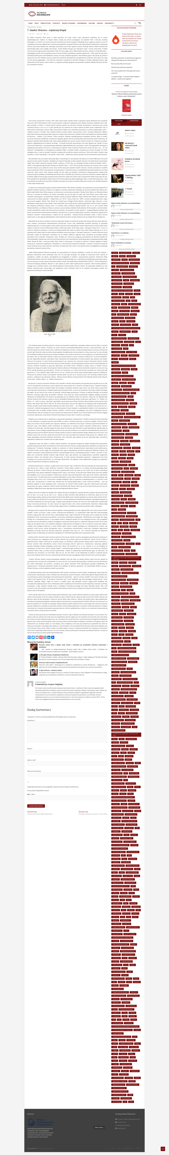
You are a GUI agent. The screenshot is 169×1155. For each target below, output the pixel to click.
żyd (125, 1101)
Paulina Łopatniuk (117, 759)
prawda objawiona (131, 814)
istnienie (133, 526)
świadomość (116, 958)
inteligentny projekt (118, 516)
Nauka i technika (68, 23)
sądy (126, 903)
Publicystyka (46, 23)
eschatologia (116, 427)
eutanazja (129, 437)
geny (126, 468)
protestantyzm (127, 831)
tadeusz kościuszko (118, 978)
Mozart (115, 692)
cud (131, 345)
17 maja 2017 (31, 34)
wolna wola (133, 1060)
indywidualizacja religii (119, 513)
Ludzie (127, 641)
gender (132, 465)
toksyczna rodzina (133, 995)
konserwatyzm (135, 600)
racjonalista (132, 859)
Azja (132, 297)
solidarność (127, 924)
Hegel (134, 482)
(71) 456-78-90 (121, 1122)
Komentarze (134, 121)
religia (121, 872)
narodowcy (116, 703)
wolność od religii (125, 1064)
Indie (47, 34)
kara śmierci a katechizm (119, 576)
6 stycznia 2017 (130, 150)
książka (122, 627)
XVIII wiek (129, 1078)
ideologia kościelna (118, 502)
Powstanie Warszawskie (119, 807)
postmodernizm (134, 804)
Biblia (114, 307)
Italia (114, 530)
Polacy (137, 787)
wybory (115, 1074)
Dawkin (133, 359)
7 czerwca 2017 (130, 192)
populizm (131, 800)
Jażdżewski (130, 543)
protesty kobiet (117, 835)
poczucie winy (130, 783)
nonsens (126, 716)
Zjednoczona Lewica (118, 1084)
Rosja (136, 889)
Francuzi (115, 461)
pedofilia (128, 759)
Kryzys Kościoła (117, 621)
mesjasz (115, 675)
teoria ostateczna (117, 989)
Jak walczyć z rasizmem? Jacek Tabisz (131, 145)
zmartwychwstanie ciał (119, 1088)
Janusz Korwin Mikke (128, 537)
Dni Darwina (116, 379)
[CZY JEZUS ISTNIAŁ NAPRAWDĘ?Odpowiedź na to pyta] (108, 1116)
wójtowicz (123, 1060)
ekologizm (115, 410)
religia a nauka (116, 876)
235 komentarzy (130, 166)
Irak (138, 519)
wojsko (115, 1060)
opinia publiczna (131, 739)
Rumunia (115, 900)
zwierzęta (115, 1098)
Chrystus (122, 335)
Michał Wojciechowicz (130, 679)
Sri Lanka (115, 941)
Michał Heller (116, 679)
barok (134, 300)
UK (119, 1019)
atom (121, 294)
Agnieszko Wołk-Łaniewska (120, 263)
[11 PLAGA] (117, 189)
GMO (114, 475)
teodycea (136, 982)
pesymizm (129, 763)
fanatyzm (127, 448)
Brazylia (115, 321)
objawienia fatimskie (127, 723)
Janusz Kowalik (117, 540)
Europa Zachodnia (132, 434)
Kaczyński (123, 562)
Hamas (127, 478)
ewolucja (115, 444)
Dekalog (115, 362)
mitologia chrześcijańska (124, 682)
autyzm (126, 297)
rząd (122, 900)
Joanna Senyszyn (131, 554)
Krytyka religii (128, 617)
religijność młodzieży (127, 879)
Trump (114, 1009)
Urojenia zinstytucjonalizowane (121, 1037)
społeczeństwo (117, 930)
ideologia (131, 499)
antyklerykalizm (117, 283)
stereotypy (116, 948)
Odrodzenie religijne (118, 730)
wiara (114, 1047)
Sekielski (131, 910)
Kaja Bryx (132, 562)
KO (123, 590)
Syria (126, 965)
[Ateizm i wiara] (117, 130)
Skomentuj (39, 34)
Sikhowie (115, 917)
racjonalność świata (118, 865)
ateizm (114, 294)
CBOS (135, 324)
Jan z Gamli (116, 537)
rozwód (115, 896)
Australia (129, 294)
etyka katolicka (134, 427)
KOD (132, 593)
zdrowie (132, 1081)
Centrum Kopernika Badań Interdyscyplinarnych (126, 328)
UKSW (134, 1019)
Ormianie (129, 746)
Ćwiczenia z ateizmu (118, 352)
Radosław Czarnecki (132, 865)
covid (138, 342)
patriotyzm (129, 756)
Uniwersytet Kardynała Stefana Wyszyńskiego (125, 1026)
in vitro (132, 506)
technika (121, 982)
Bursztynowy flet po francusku (121, 64)
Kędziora (115, 586)
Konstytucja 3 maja (128, 603)
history (122, 489)
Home (30, 23)
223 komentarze (130, 183)
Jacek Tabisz (135, 530)
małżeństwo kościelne (119, 658)
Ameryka (115, 270)
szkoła (124, 968)
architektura (127, 287)
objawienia (116, 723)
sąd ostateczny (117, 903)
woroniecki (116, 1071)
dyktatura (130, 400)
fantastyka (136, 448)
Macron (136, 645)
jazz (138, 543)
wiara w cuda (133, 1047)
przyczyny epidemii (130, 841)
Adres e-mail (31, 760)
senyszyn (135, 913)
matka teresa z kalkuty (119, 665)
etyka (124, 427)
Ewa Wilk (115, 441)
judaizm (115, 562)
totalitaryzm (116, 1002)
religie (137, 876)
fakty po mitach (117, 448)
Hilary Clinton (125, 485)
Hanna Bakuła (116, 482)
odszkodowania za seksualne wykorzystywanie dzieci (125, 734)
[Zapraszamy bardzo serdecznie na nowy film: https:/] (99, 1122)
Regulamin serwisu (127, 1148)
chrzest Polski (129, 342)
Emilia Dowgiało (117, 417)
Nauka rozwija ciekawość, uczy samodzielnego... (126, 203)
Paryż (114, 756)
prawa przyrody (128, 811)
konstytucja (116, 603)
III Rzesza (115, 506)
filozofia (123, 454)
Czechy (124, 355)
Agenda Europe (134, 259)
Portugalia (115, 804)
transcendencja (131, 1006)
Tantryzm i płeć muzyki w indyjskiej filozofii (53, 662)
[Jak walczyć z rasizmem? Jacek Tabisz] (117, 143)
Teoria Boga (124, 985)
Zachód (137, 1078)
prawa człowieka (134, 807)
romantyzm (128, 889)
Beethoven (116, 304)
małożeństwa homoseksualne (127, 648)
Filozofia (131, 454)
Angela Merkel (117, 280)
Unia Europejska (117, 1023)
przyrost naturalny (133, 852)
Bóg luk (133, 314)
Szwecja (125, 975)
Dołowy (131, 383)
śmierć (135, 917)
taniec (136, 978)
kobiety (130, 590)
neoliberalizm (123, 710)
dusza (130, 396)
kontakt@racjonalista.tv (53, 5)
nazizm (114, 710)
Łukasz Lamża (116, 645)
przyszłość (116, 855)
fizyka (114, 458)
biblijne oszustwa (124, 307)
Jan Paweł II (126, 533)
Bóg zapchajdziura (118, 318)
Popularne (119, 121)
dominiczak (116, 386)
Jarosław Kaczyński (118, 543)
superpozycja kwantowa (127, 951)
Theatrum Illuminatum (119, 995)
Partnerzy (138, 1148)
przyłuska (134, 845)
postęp (124, 804)
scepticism (126, 906)
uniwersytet (128, 1023)
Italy (120, 530)
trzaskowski (116, 1013)
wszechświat (134, 1071)
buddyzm (115, 324)
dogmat (115, 383)
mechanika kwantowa (118, 668)
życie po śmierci (126, 1098)
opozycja (115, 742)
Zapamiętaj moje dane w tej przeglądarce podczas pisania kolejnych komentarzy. (53, 787)
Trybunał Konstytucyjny (126, 1009)
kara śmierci (116, 573)
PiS (126, 773)
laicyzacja (131, 631)
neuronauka (134, 710)
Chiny (114, 335)
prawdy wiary (116, 818)
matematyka (132, 662)
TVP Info (132, 1013)
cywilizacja (115, 355)
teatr (114, 982)
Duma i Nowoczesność (119, 396)
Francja (130, 458)
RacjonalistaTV (121, 1128)
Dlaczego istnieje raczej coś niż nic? (122, 376)
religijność (115, 879)
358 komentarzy (130, 135)
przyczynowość (117, 841)
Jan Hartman (116, 533)
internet (115, 519)
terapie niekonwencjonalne (120, 992)
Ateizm (137, 290)
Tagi (118, 124)
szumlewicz (116, 975)
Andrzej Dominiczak (128, 273)
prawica (126, 818)
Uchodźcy (132, 1016)
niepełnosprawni (131, 713)
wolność (115, 1064)
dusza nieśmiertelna (118, 400)
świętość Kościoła (126, 961)
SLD (122, 917)
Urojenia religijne (117, 1033)
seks (138, 910)
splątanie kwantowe (132, 927)
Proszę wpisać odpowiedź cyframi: (38, 790)
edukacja (133, 403)
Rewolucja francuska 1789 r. (120, 886)
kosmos (122, 614)
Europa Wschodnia (118, 434)
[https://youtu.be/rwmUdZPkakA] (90, 1116)
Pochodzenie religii (118, 783)
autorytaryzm (116, 297)
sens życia (126, 913)
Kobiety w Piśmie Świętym (120, 593)
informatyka (132, 513)
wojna (132, 1057)
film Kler (115, 454)
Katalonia (115, 583)
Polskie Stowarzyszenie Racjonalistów (123, 797)
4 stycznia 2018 (130, 164)
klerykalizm (116, 590)
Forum (63, 5)
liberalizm (129, 634)
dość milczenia (117, 389)
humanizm (115, 499)
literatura (126, 638)
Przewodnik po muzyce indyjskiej (48, 684)
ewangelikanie (135, 441)
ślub (128, 917)
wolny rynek (128, 1067)
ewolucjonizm (125, 444)
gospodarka (129, 475)
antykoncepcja (129, 283)
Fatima (122, 451)
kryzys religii (128, 621)
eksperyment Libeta (118, 413)
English (115, 420)
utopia (114, 1040)
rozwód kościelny (125, 896)
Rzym (128, 900)
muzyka (133, 692)
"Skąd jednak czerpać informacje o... (122, 223)
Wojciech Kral (123, 1057)
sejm (123, 910)
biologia (115, 311)
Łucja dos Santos (117, 641)
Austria (137, 294)
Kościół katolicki (117, 610)
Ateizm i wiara (130, 130)
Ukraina (126, 1019)
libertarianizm (116, 638)
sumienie (115, 951)
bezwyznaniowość (134, 304)
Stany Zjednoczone (126, 941)
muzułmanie (123, 692)
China (134, 331)
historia (115, 489)
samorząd (133, 903)
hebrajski (126, 482)
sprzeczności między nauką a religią (122, 937)
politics (123, 790)
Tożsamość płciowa (118, 1006)
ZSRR (130, 1095)
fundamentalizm (125, 461)
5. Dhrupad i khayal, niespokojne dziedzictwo (54, 655)
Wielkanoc (136, 1050)
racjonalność (126, 862)
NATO (137, 703)
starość (134, 944)
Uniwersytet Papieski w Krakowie (122, 1030)
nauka (121, 706)
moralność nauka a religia (129, 689)
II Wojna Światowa (132, 502)
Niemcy (121, 713)
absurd (122, 256)
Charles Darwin (125, 331)
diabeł (125, 372)
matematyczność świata (119, 662)
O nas (118, 1148)
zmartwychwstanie (133, 1084)
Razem (114, 872)
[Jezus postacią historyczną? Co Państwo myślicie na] (108, 1122)
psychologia (116, 859)
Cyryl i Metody (132, 352)
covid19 (124, 345)
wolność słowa (117, 1067)
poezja (130, 787)
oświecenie (116, 749)
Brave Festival (130, 318)
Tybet (124, 1016)
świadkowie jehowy (128, 954)
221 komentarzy (130, 194)
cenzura (115, 331)
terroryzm (134, 992)
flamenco (122, 458)
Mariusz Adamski (133, 658)
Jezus (114, 547)
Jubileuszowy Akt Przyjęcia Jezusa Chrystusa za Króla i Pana (126, 558)
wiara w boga (123, 1047)
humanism (128, 496)
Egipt (114, 407)
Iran (114, 523)
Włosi (114, 1057)
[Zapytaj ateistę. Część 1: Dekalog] (117, 175)
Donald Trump (126, 386)
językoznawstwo (117, 550)
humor (123, 499)
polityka (123, 793)
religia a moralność (132, 872)
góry (121, 475)
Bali (128, 300)
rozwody (136, 896)
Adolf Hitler (116, 259)
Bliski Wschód (124, 311)
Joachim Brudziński (118, 554)
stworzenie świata (127, 948)
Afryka (124, 259)
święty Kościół (117, 965)
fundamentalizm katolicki (119, 465)
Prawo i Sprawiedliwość (129, 821)
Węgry (137, 1043)
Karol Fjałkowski (132, 579)
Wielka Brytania (125, 1050)
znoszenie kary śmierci (119, 1095)
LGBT (121, 634)
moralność (115, 689)
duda (133, 393)
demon (134, 369)
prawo (133, 818)
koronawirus (116, 607)
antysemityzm (116, 287)
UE (114, 1019)
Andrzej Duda (116, 277)
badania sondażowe (118, 300)
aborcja (115, 253)
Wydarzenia (82, 23)
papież (123, 752)
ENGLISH (100, 23)
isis (119, 523)
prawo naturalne (131, 824)
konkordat (124, 600)
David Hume (123, 359)
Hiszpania (130, 489)
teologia (115, 985)
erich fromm (132, 424)
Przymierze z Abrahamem (120, 848)
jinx (133, 550)
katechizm (124, 583)
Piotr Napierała (117, 773)
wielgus (115, 1050)
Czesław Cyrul (134, 355)
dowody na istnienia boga (131, 389)
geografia (133, 468)
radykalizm (115, 869)
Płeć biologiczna (133, 776)
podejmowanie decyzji (119, 787)
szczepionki (116, 968)
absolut (115, 256)
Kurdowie (123, 631)
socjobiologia (116, 924)
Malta (114, 651)
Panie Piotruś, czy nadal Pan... (120, 233)
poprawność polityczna (119, 800)
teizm (129, 982)
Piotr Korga (116, 770)
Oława (114, 739)
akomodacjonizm (122, 266)
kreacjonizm (131, 614)
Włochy (131, 1054)
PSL (123, 855)
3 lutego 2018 (129, 180)
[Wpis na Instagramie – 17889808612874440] (99, 1116)
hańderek (135, 478)
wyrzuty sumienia (117, 1078)
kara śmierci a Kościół (119, 579)
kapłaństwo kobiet (127, 569)
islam (125, 523)
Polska (130, 793)
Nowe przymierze (117, 720)
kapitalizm (115, 569)
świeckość (132, 958)
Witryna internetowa (34, 771)
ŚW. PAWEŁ (116, 954)
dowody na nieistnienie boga (120, 393)
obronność (116, 727)
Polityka (115, 793)
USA (134, 1037)
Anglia (126, 280)
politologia (132, 790)
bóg (114, 314)
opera (121, 739)
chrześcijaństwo (133, 338)
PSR (129, 855)
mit (114, 682)
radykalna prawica (127, 869)
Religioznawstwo (117, 882)
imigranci (124, 506)
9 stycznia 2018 (130, 133)
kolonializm (116, 597)
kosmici (115, 614)
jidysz (127, 550)
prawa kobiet (116, 811)
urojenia (137, 1030)
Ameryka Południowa (127, 270)
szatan (132, 965)
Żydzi (131, 1101)
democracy (116, 369)
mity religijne (116, 686)
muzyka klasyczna (117, 696)
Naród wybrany (132, 699)
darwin (114, 359)
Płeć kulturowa (117, 780)
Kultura (92, 23)
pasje (121, 756)
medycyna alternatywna (128, 672)
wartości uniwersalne (126, 1043)
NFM (114, 713)
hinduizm (135, 485)
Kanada (115, 566)
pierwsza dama (133, 766)
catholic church (125, 324)
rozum (131, 893)
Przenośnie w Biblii (126, 838)
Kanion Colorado (125, 566)
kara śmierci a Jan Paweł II (130, 573)
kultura (115, 631)
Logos (134, 638)
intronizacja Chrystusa (127, 519)
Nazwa (30, 748)
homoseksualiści (125, 492)
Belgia (124, 304)
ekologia (132, 407)
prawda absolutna (117, 814)
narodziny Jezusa (127, 703)
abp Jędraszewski (125, 253)
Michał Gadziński (125, 675)
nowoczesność (130, 720)
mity (136, 682)
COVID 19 (116, 345)
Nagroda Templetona (118, 699)
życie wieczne (116, 1101)
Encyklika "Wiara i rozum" (132, 417)
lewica (114, 634)
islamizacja (133, 523)
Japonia (127, 540)
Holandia (115, 492)
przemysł (115, 838)
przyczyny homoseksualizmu (120, 845)
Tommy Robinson (126, 999)
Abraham (136, 253)
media (129, 668)
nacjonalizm (129, 696)
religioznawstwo (130, 882)
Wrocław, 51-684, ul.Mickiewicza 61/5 (128, 1119)
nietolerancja (116, 716)
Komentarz (31, 720)
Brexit (122, 321)
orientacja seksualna (118, 746)
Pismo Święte (134, 773)
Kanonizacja (136, 566)
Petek (137, 763)
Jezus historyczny (124, 547)
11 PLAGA (128, 189)
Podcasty (56, 23)
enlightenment (124, 420)
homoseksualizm (117, 496)
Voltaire (122, 1040)
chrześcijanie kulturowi (119, 338)
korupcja (125, 607)
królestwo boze (117, 617)
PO (125, 780)
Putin (124, 859)
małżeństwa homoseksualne (127, 651)
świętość (115, 961)
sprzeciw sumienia (130, 934)
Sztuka (39, 27)
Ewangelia (124, 441)
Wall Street (131, 1040)
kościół (133, 607)
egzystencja (122, 407)
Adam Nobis (131, 256)
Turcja (124, 1013)
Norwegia (134, 716)
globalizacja (116, 472)
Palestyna (133, 749)
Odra (134, 727)
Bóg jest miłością (123, 314)
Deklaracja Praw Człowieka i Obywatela (123, 365)
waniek (115, 1043)
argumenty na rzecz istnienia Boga (122, 290)
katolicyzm (133, 583)
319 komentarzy (130, 153)
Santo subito (116, 906)
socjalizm (115, 920)
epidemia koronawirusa (119, 424)
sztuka (129, 971)
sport (126, 930)
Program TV (109, 23)
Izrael (126, 530)
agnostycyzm (134, 263)
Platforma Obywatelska (119, 776)
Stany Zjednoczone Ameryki (120, 944)
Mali (114, 648)
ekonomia (124, 410)
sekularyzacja (116, 913)
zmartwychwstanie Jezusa (120, 1091)
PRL (137, 828)
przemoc (134, 835)
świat (124, 958)
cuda (125, 348)
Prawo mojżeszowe (118, 824)
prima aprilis (129, 828)
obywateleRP (125, 727)
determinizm (116, 372)
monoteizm (135, 686)
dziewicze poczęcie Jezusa (120, 403)
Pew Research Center (119, 766)
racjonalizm (116, 862)
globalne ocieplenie (128, 472)
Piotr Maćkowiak (127, 770)
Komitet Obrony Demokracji (130, 597)
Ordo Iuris (124, 742)
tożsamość (126, 1002)
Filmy (37, 23)
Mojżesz (126, 686)
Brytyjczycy (131, 321)
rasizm (137, 869)
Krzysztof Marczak (118, 624)
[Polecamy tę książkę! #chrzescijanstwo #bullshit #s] (90, 1122)
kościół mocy (128, 610)
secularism (116, 910)
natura (114, 706)
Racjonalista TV (32, 1148)
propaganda (116, 831)
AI (113, 266)
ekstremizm (130, 413)
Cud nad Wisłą (117, 348)
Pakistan (125, 749)
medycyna (115, 672)
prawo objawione (117, 828)
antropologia (134, 280)
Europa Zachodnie (118, 437)
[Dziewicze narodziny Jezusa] (117, 159)
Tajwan (129, 978)
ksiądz (114, 627)
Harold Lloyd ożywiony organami (121, 67)
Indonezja (122, 509)
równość (123, 893)
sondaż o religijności (118, 927)
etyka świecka (116, 430)
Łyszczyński (127, 645)
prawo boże (116, 821)
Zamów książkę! (126, 115)
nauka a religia (130, 706)
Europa (126, 430)
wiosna (115, 1054)
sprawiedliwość (117, 934)
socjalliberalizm (125, 920)
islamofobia (124, 526)
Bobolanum (135, 311)
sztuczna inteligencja (118, 971)
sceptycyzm (136, 906)
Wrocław (124, 1071)
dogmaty (123, 383)
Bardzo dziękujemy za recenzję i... (121, 243)
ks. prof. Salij (130, 624)
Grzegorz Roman (117, 478)
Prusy (126, 835)
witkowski (123, 1054)
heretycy (115, 485)
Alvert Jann (133, 266)
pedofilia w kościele (118, 763)
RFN (133, 886)
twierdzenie (116, 1016)
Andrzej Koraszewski (129, 277)
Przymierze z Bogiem (118, 852)
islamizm (115, 526)
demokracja (125, 369)
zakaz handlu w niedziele (119, 1081)
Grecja (137, 475)
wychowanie (123, 1074)
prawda (138, 811)
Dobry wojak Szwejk (128, 379)
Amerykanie (116, 273)
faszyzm (115, 451)
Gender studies (117, 468)
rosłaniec (115, 893)
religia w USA (127, 876)
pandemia (115, 752)
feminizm (130, 451)
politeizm (115, 790)
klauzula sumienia (126, 586)
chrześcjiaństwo (117, 342)
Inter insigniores (131, 516)
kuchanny (129, 627)
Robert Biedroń (117, 889)
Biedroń (135, 307)
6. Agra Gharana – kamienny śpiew (50, 670)
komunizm (115, 600)
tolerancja (115, 999)
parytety (131, 752)
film (138, 451)
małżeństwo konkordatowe (120, 655)
